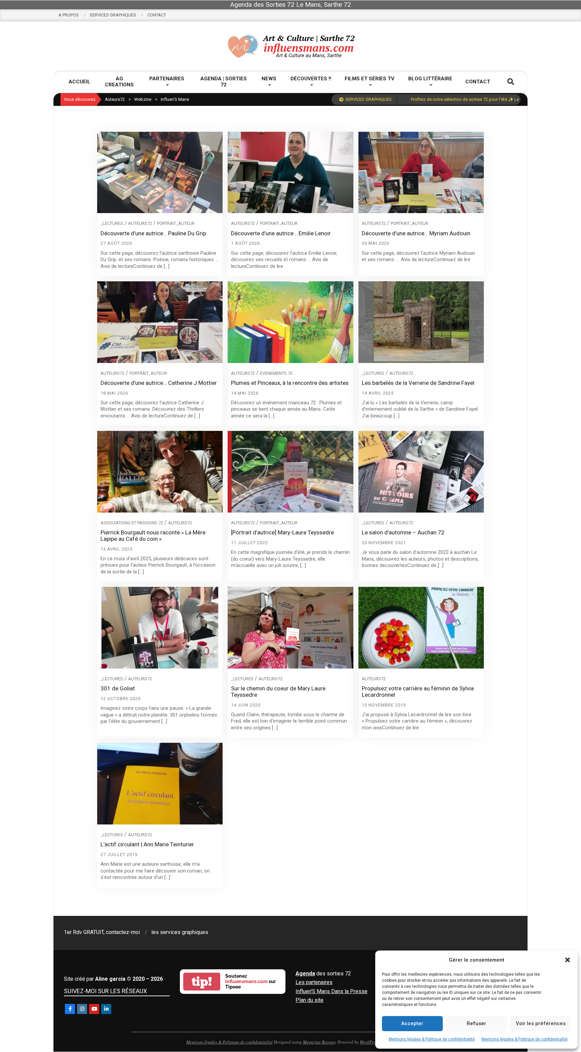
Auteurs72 (140, 223)
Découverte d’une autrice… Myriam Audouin (416, 233)
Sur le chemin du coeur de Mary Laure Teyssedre (278, 691)
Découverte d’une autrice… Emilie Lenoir (281, 233)
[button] (567, 960)
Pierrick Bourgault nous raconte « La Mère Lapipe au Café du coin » (153, 535)
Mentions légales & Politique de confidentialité (432, 1039)
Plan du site (309, 1000)
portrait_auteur (176, 223)
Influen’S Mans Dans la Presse (331, 991)
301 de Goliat (118, 688)
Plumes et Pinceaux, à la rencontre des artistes (290, 382)
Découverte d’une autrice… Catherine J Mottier (159, 382)
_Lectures (112, 223)
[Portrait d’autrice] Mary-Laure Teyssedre (282, 532)
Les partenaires (314, 982)
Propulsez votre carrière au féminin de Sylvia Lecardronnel (418, 691)
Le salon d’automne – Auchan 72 (403, 532)
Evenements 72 (276, 373)
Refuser (476, 1023)
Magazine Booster (319, 1042)
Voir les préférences (541, 1023)
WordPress (369, 1042)
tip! (202, 981)
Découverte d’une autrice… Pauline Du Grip (153, 233)
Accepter (412, 1023)
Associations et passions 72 (132, 522)
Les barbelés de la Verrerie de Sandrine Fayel (418, 382)
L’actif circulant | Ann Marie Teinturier (147, 844)
